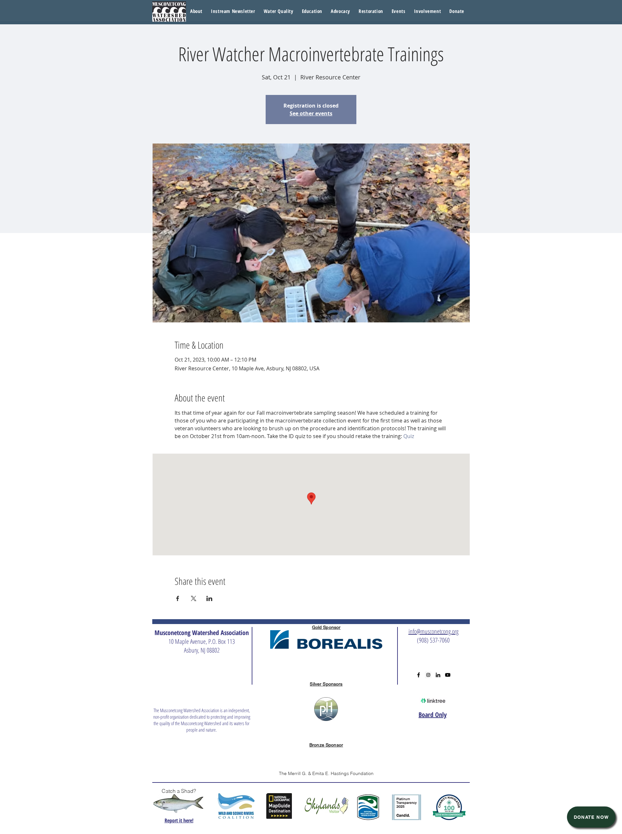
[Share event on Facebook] (178, 598)
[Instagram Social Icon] (428, 675)
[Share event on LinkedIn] (209, 598)
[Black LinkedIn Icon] (438, 675)
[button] (278, 11)
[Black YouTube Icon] (447, 675)
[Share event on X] (193, 598)
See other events (311, 113)
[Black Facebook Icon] (418, 675)
